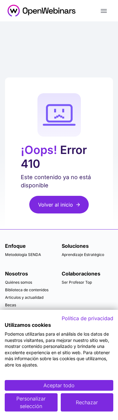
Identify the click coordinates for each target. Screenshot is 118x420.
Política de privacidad (87, 318)
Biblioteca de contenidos (26, 289)
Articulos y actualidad (24, 297)
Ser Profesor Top (77, 282)
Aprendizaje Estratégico (83, 254)
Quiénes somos (18, 282)
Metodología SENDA (23, 254)
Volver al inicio (55, 204)
